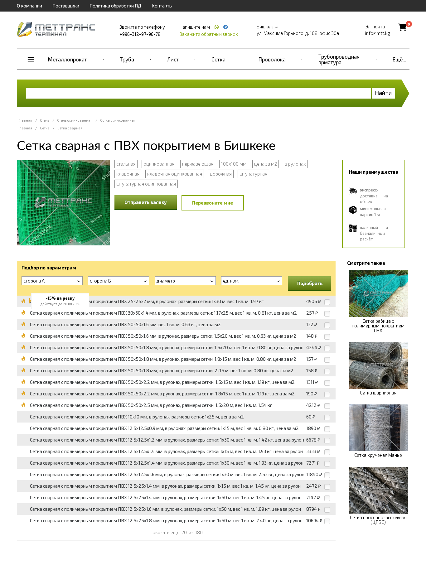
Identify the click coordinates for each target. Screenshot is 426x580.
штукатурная (253, 173)
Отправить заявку (145, 202)
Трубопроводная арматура (339, 59)
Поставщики (65, 5)
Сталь (44, 120)
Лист (173, 59)
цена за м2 (265, 164)
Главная (25, 120)
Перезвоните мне (212, 202)
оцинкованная (158, 164)
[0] (402, 26)
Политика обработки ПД (115, 5)
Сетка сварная (69, 128)
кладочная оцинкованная (174, 173)
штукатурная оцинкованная (146, 183)
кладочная (127, 173)
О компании (29, 5)
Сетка (218, 59)
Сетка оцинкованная (118, 120)
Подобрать (310, 283)
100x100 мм (233, 164)
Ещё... (399, 59)
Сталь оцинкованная (74, 120)
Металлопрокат (67, 59)
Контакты (162, 5)
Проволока (272, 59)
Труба (127, 59)
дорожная (221, 173)
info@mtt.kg (377, 33)
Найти (383, 92)
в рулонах (295, 164)
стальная (126, 164)
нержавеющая (197, 164)
